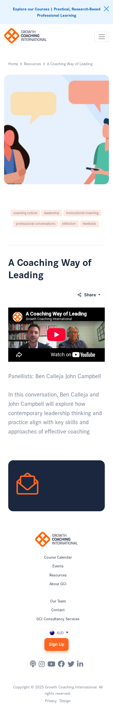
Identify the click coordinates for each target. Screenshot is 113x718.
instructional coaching (82, 212)
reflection (69, 223)
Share (90, 294)
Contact (58, 610)
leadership (51, 212)
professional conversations (35, 223)
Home (13, 64)
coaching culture (25, 212)
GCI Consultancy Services (58, 619)
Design (65, 700)
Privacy (51, 700)
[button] (57, 632)
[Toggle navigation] (101, 37)
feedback (89, 223)
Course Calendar (58, 557)
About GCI (57, 584)
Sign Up (56, 644)
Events (58, 566)
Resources (32, 64)
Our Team (58, 601)
